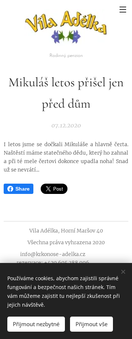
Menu (122, 9)
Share (22, 189)
